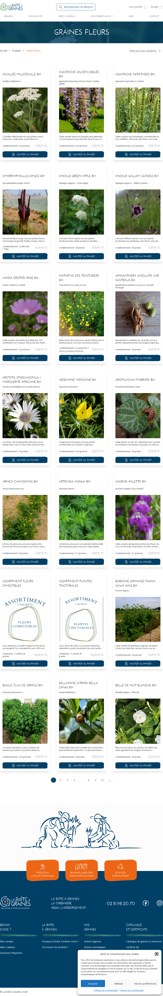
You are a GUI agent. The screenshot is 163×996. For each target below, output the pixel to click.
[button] (156, 953)
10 (102, 780)
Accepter (93, 983)
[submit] (25, 154)
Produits (16, 50)
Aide (131, 16)
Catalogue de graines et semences (144, 941)
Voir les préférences (145, 983)
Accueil (3, 50)
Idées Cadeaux (67, 16)
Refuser (118, 983)
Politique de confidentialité (106, 990)
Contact (154, 16)
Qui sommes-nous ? (102, 16)
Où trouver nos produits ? (55, 947)
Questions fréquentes (11, 952)
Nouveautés (36, 16)
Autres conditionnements (71, 350)
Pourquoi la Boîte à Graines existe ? (60, 941)
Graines (8, 16)
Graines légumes (92, 941)
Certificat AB (132, 947)
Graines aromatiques (95, 947)
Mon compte (6, 941)
